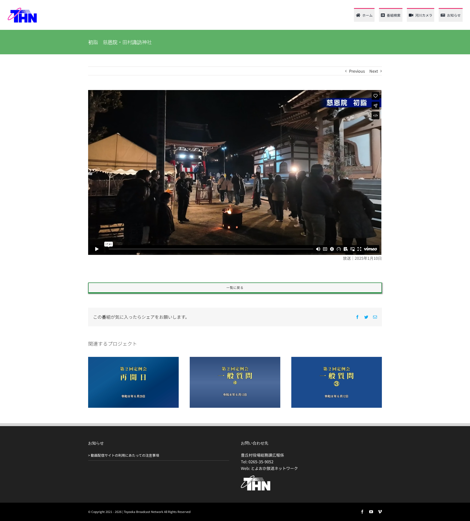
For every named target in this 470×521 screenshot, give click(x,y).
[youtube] (371, 512)
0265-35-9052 (260, 461)
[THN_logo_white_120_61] (255, 477)
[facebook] (362, 512)
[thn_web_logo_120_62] (22, 9)
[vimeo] (380, 512)
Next (373, 71)
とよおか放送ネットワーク (274, 468)
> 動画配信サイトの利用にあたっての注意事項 (123, 455)
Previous (357, 71)
